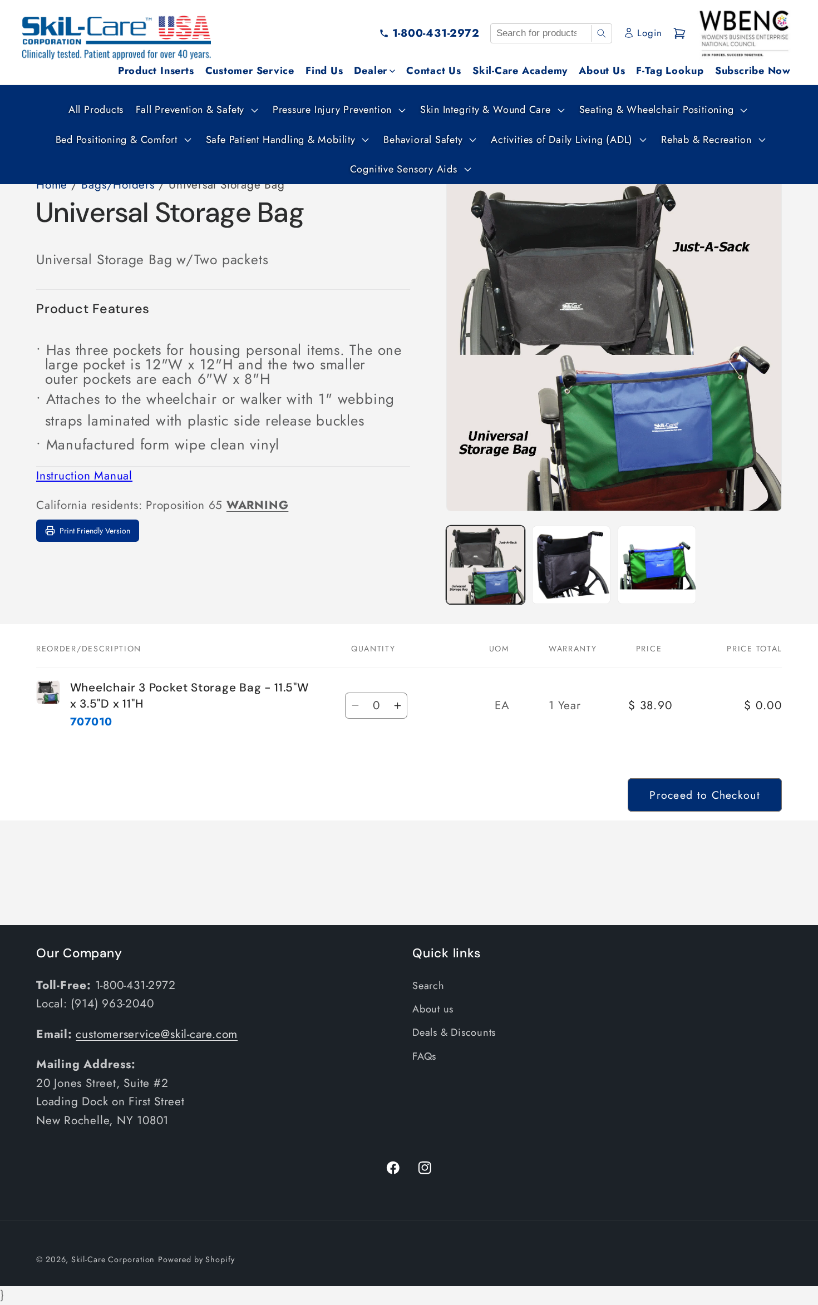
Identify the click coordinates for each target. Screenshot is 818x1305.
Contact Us (433, 70)
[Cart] (679, 33)
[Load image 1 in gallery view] (485, 565)
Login (649, 32)
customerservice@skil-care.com (157, 1034)
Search (428, 985)
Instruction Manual (84, 475)
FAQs (424, 1056)
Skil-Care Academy (520, 70)
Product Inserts (156, 70)
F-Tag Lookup (669, 70)
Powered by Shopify (196, 1259)
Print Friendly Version (95, 530)
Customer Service (249, 70)
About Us (602, 70)
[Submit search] (601, 33)
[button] (195, 110)
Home (51, 184)
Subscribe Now (753, 70)
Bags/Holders (117, 184)
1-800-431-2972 (436, 33)
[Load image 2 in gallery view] (571, 565)
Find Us (324, 70)
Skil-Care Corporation (113, 1259)
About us (433, 1009)
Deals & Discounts (454, 1032)
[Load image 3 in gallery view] (657, 565)
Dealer (370, 70)
